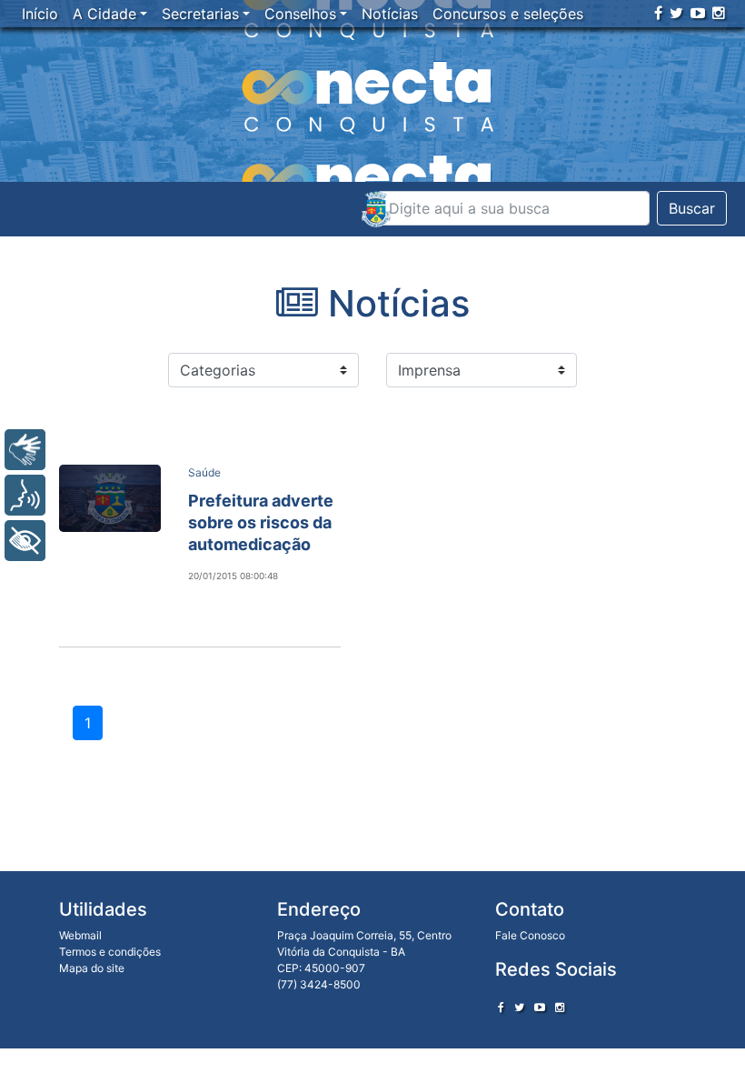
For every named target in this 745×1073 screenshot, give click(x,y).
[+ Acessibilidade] (25, 540)
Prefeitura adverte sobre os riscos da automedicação (260, 522)
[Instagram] (718, 13)
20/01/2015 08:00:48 (233, 575)
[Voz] (25, 495)
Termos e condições (110, 951)
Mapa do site (91, 968)
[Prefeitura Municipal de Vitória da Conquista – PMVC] (376, 209)
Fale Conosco (530, 935)
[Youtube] (697, 13)
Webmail (80, 935)
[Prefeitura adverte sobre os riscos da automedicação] (110, 498)
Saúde (204, 472)
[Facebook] (658, 13)
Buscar (692, 208)
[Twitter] (676, 13)
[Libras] (25, 449)
